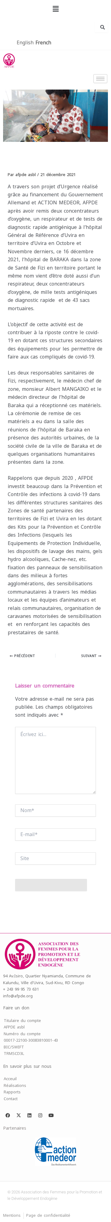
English (25, 43)
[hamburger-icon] (100, 78)
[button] (55, 9)
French (43, 43)
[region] (55, 116)
